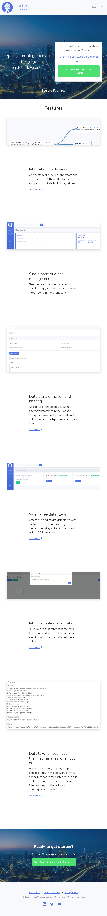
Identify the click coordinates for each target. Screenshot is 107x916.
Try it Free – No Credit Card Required (78, 71)
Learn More (34, 189)
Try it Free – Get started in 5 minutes (53, 862)
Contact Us (34, 892)
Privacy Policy (71, 892)
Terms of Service (52, 892)
